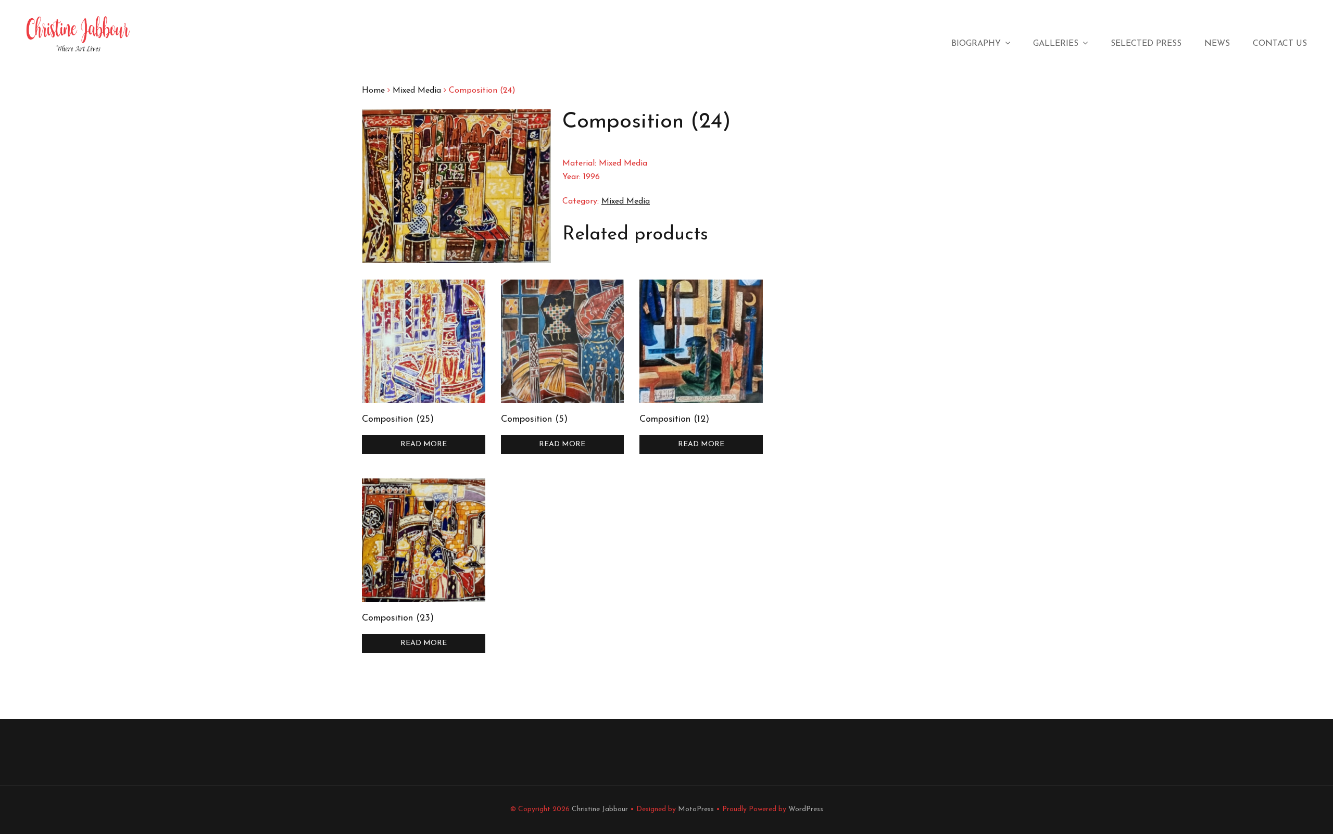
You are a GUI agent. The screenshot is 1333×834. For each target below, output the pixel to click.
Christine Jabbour (600, 809)
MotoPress (696, 809)
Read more (423, 444)
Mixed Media (417, 90)
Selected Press (1146, 44)
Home (373, 90)
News (1217, 44)
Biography (976, 44)
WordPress (805, 809)
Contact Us (1280, 44)
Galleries (1055, 44)
